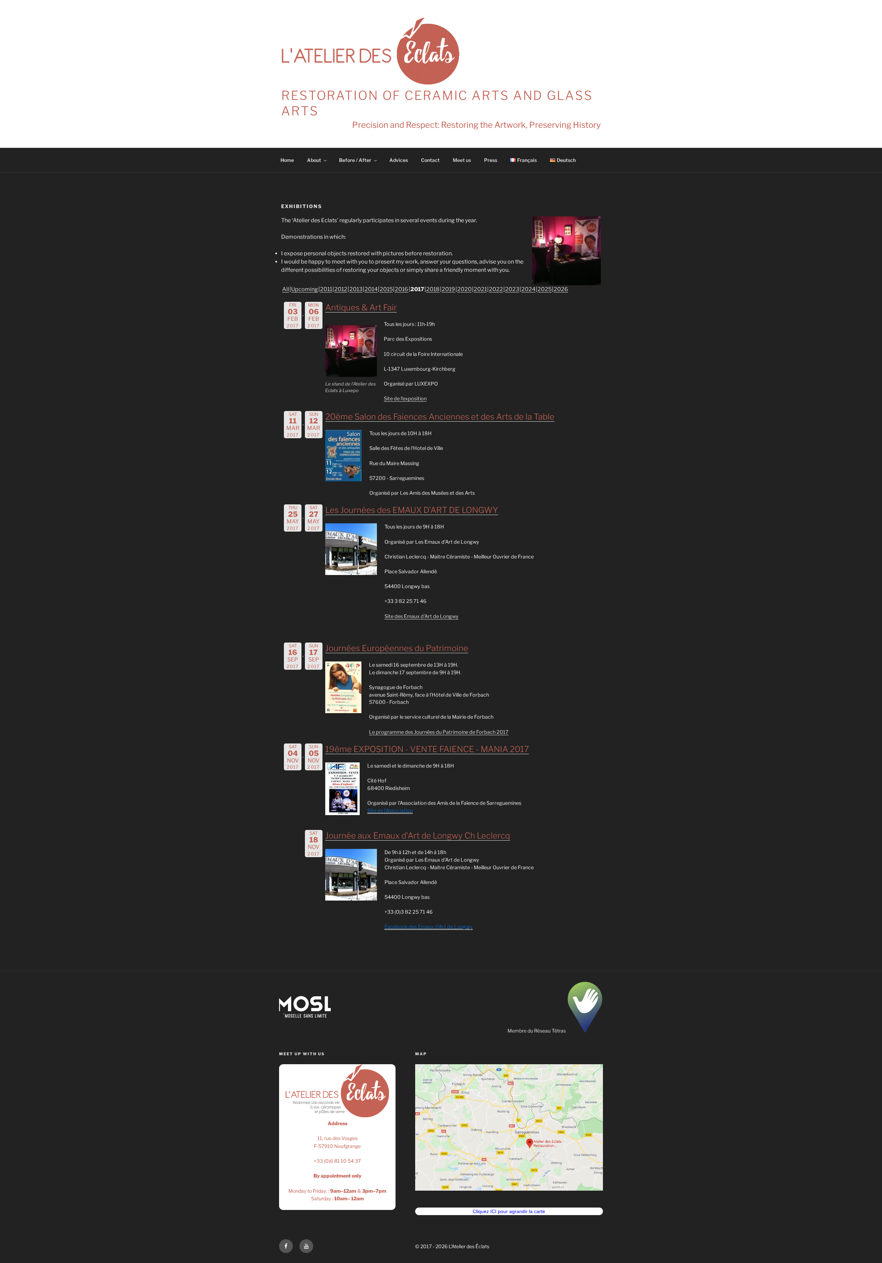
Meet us (462, 160)
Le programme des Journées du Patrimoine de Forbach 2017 (439, 732)
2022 (496, 289)
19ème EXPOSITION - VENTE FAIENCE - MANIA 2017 (427, 749)
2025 (544, 289)
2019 (448, 289)
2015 (386, 289)
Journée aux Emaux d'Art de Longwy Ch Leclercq (417, 836)
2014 (371, 289)
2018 (433, 289)
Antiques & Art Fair (361, 307)
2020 (464, 289)
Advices (398, 160)
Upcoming (304, 289)
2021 (480, 289)
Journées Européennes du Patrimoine (396, 648)
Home (287, 160)
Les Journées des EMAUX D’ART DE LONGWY (411, 510)
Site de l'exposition (405, 399)
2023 (512, 289)
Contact (430, 160)
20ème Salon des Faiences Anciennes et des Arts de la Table (439, 417)
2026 (561, 289)
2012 (340, 289)
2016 (401, 289)
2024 (528, 289)
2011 (326, 289)
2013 (355, 289)
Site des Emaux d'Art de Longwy (421, 616)
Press (490, 160)
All (285, 289)
